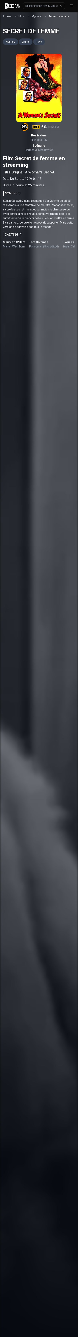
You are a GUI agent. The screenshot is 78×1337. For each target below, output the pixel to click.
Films (21, 16)
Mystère (36, 16)
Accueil (7, 16)
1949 (39, 41)
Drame (26, 41)
